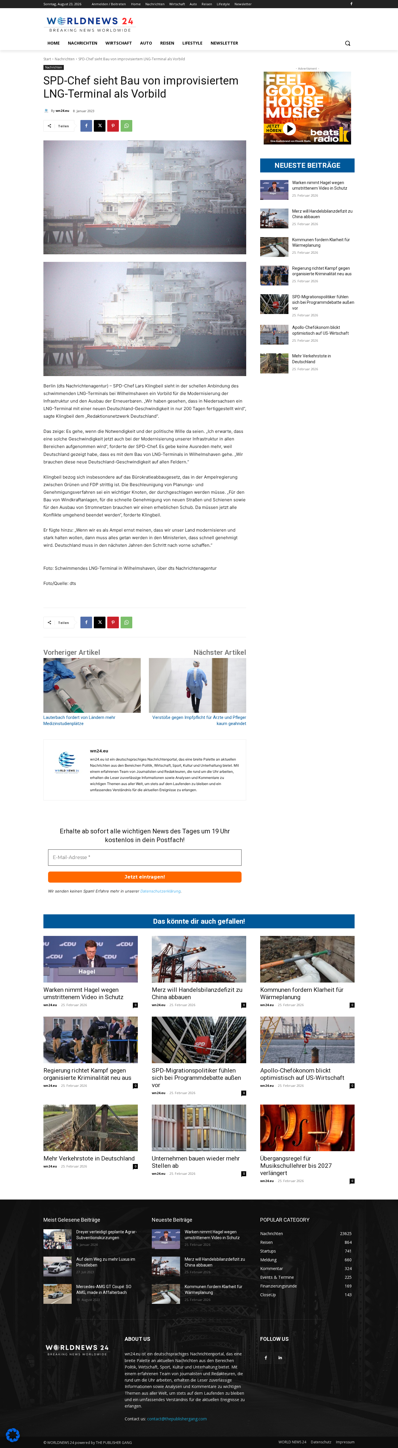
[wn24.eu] (47, 111)
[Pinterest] (113, 126)
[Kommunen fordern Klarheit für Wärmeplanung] (274, 247)
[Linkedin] (280, 1358)
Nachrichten (65, 59)
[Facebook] (351, 4)
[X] (99, 126)
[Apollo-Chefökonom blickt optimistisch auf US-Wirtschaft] (274, 335)
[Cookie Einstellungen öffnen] (13, 1440)
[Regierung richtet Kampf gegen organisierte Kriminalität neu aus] (274, 275)
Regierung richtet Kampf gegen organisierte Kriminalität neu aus (87, 1074)
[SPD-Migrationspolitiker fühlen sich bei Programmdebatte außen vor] (274, 304)
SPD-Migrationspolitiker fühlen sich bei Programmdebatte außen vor (323, 302)
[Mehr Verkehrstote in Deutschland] (274, 363)
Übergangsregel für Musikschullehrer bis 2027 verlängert (296, 1166)
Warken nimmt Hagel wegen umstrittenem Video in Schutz (83, 993)
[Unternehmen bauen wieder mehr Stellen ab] (199, 1128)
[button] (348, 43)
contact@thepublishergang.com (177, 1418)
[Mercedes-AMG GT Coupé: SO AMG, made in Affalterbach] (57, 1294)
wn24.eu (62, 110)
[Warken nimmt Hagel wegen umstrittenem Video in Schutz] (274, 190)
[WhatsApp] (126, 126)
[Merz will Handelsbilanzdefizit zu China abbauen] (274, 218)
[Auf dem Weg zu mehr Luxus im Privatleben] (57, 1266)
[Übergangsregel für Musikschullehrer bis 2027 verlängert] (307, 1128)
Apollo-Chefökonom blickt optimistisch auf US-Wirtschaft (302, 1074)
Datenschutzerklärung (160, 891)
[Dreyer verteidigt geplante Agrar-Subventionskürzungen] (57, 1239)
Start (47, 59)
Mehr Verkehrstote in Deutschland (89, 1158)
